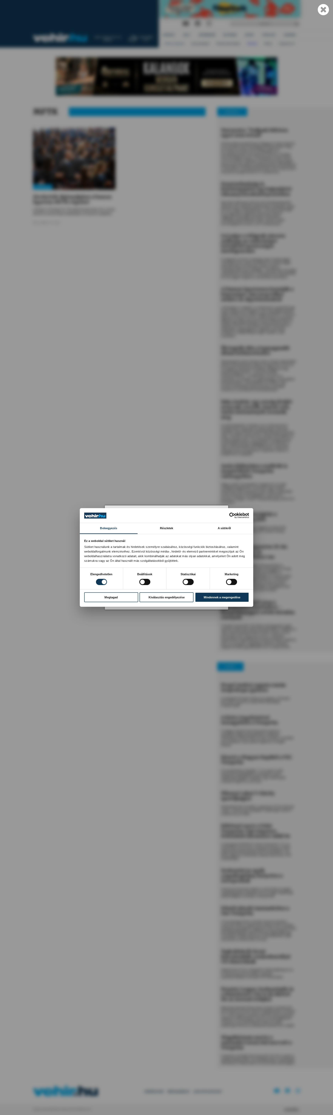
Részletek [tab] (166, 528)
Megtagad (111, 597)
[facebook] (198, 23)
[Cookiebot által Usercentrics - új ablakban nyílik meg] (232, 515)
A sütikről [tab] (224, 528)
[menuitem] (169, 34)
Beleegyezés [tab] (108, 528)
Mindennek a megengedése (222, 597)
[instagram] (208, 23)
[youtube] (185, 23)
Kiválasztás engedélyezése (167, 597)
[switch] (144, 582)
